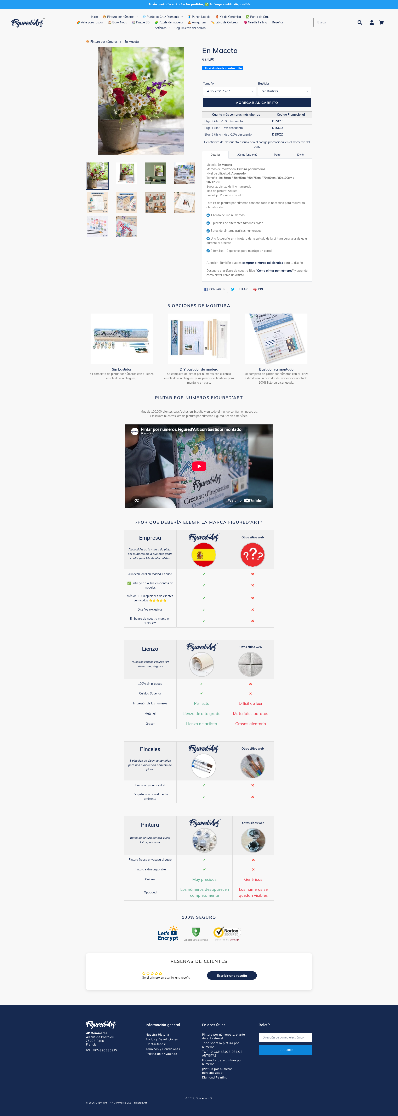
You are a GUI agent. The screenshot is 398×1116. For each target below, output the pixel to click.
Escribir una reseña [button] (232, 975)
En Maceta (132, 42)
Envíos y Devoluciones (162, 1039)
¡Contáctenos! (156, 1044)
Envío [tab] (300, 154)
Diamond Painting (215, 1077)
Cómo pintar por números (274, 271)
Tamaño (208, 83)
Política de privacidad (161, 1053)
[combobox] (339, 22)
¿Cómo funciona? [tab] (247, 154)
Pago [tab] (277, 154)
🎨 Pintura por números (102, 42)
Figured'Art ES (204, 1098)
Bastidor (263, 83)
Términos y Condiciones (163, 1049)
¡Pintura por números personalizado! (217, 1070)
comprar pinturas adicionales (262, 263)
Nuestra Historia (157, 1034)
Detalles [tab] (215, 154)
